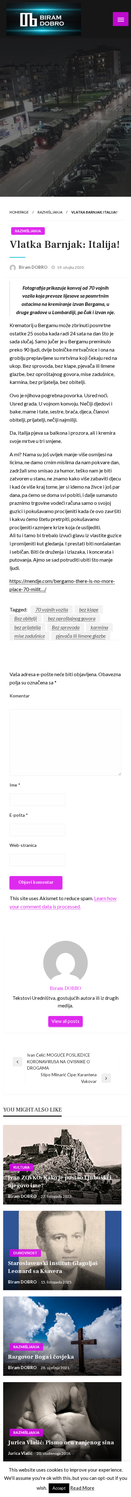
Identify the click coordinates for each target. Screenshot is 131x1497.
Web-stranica (23, 845)
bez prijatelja (27, 627)
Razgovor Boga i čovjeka (41, 1357)
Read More (82, 1488)
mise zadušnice (29, 636)
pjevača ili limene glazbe (81, 636)
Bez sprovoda (65, 627)
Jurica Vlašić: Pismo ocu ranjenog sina (61, 1442)
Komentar (20, 695)
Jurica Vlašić (20, 1453)
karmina (99, 627)
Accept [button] (59, 1488)
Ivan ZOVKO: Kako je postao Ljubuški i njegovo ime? (60, 1181)
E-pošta (19, 815)
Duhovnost (25, 1253)
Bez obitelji (25, 618)
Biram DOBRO (33, 267)
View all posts (65, 1021)
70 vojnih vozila (51, 609)
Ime (15, 785)
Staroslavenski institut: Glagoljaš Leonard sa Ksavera (53, 1267)
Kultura (21, 1167)
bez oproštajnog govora (71, 618)
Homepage (19, 212)
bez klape (88, 609)
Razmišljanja (50, 212)
